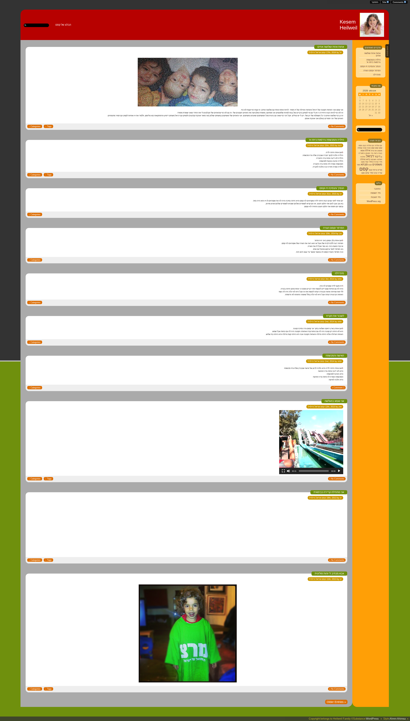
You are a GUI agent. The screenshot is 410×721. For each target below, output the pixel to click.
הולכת (363, 157)
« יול (371, 115)
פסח (360, 145)
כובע (364, 145)
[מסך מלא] (283, 471)
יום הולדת (378, 145)
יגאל (367, 162)
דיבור (377, 156)
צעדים (380, 170)
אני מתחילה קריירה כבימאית (329, 492)
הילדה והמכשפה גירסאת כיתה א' (373, 61)
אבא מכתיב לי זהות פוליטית (329, 573)
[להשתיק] (288, 471)
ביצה (376, 153)
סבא (370, 165)
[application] (311, 442)
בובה (380, 153)
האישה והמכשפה (335, 355)
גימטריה (362, 153)
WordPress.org (374, 201)
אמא (363, 150)
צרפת (375, 170)
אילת (367, 150)
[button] (311, 442)
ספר (358, 165)
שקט (363, 173)
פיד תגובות (376, 197)
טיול (371, 162)
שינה (369, 148)
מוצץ (363, 162)
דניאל (370, 156)
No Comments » (336, 126)
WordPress (372, 718)
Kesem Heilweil (348, 25)
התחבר (375, 2)
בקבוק (367, 153)
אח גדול (374, 151)
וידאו (368, 159)
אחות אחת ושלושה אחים (330, 46)
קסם (380, 148)
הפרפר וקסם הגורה (372, 70)
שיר (371, 173)
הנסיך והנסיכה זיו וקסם (370, 66)
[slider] (314, 471)
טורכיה (375, 162)
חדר (380, 162)
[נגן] (339, 471)
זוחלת (362, 159)
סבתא (364, 164)
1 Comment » (338, 387)
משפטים (377, 164)
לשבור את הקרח (335, 316)
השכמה (373, 159)
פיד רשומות (376, 193)
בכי (372, 153)
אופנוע (379, 151)
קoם (370, 170)
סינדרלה (377, 74)
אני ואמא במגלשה (334, 401)
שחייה (380, 173)
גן (381, 157)
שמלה (360, 148)
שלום (367, 173)
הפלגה (379, 159)
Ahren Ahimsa (398, 718)
